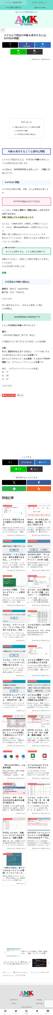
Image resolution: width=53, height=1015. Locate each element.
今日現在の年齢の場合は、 (27, 134)
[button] (35, 52)
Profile (39, 1000)
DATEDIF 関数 (22, 131)
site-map (39, 1003)
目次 (23, 122)
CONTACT (14, 1000)
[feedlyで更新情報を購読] (14, 488)
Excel (21, 395)
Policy (13, 1003)
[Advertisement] (26, 88)
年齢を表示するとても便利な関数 (27, 127)
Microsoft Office (10, 395)
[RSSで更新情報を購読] (39, 488)
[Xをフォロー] (14, 482)
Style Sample (26, 1007)
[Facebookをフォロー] (39, 482)
